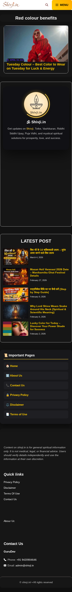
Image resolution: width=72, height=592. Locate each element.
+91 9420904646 (27, 559)
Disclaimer (10, 487)
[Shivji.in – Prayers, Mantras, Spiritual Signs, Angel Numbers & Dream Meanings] (11, 5)
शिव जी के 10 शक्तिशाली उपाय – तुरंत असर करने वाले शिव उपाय (48, 251)
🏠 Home (12, 365)
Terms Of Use (12, 493)
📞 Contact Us (15, 385)
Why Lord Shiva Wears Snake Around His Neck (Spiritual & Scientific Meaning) (48, 309)
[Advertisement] (36, 186)
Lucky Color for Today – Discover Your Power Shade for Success (47, 326)
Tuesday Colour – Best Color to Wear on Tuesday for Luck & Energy (36, 66)
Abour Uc (9, 520)
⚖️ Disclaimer (15, 404)
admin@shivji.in (25, 565)
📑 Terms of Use (16, 414)
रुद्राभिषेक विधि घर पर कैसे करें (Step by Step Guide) (48, 291)
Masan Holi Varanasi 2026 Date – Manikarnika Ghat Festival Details (49, 272)
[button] (47, 5)
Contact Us (10, 499)
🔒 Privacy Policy (17, 394)
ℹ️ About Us (14, 375)
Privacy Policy (12, 482)
